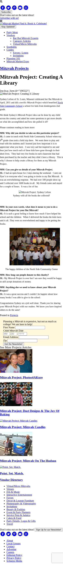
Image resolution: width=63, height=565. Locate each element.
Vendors (10, 35)
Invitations (18, 55)
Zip (5, 340)
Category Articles (22, 41)
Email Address (10, 337)
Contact (10, 546)
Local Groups (13, 543)
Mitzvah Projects (14, 68)
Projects (14, 315)
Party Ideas (12, 32)
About (9, 540)
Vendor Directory (11, 480)
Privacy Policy (13, 558)
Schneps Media (14, 561)
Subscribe (6, 12)
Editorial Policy (14, 555)
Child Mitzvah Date (13, 330)
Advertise (11, 549)
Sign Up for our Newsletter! (48, 530)
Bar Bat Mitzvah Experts (25, 38)
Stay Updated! (8, 27)
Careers (10, 552)
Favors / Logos (20, 52)
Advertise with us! (9, 18)
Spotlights (11, 47)
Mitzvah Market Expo (17, 61)
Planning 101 (13, 58)
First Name (9, 327)
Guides (10, 49)
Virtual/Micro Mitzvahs (25, 44)
